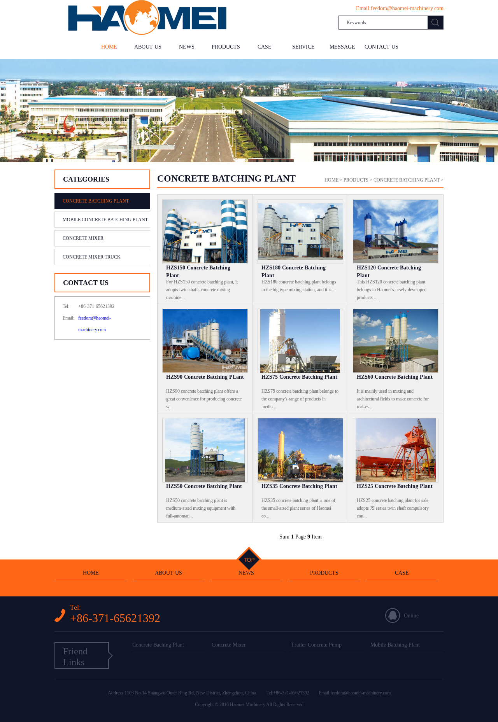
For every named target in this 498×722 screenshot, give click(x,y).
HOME (109, 47)
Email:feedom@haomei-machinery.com (355, 693)
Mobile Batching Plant (395, 645)
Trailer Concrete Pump (316, 645)
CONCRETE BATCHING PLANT (96, 201)
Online (411, 616)
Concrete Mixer (229, 645)
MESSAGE (342, 47)
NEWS (187, 47)
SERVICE (303, 47)
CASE (265, 47)
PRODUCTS (226, 47)
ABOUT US (147, 47)
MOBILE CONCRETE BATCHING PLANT (105, 219)
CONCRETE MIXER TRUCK (92, 257)
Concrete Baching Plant (158, 645)
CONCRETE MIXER (83, 238)
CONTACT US (381, 47)
